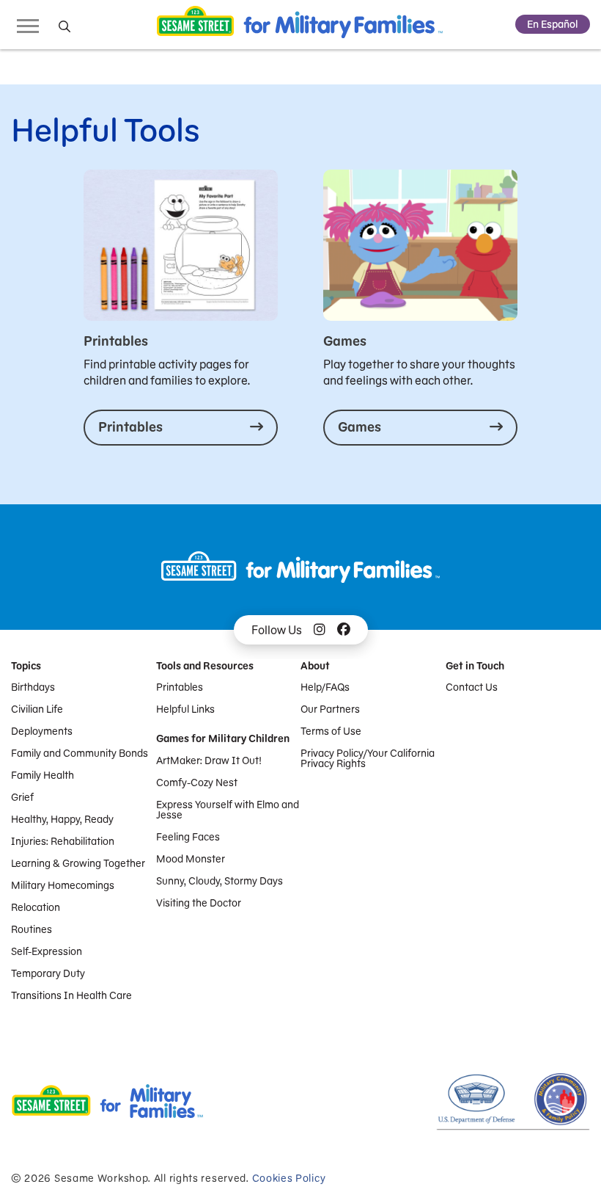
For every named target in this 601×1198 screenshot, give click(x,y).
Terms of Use (330, 731)
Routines (31, 929)
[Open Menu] (28, 25)
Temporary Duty (48, 973)
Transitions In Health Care (71, 995)
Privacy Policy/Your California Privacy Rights (367, 758)
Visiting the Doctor (198, 903)
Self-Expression (46, 951)
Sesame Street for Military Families (300, 24)
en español (552, 24)
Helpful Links (185, 709)
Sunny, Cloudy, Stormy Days (219, 880)
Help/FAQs (325, 687)
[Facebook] (343, 630)
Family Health (42, 775)
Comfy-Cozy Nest (196, 782)
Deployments (42, 731)
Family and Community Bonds (79, 753)
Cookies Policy (289, 1178)
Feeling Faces (188, 836)
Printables (179, 687)
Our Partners (330, 709)
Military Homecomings (62, 885)
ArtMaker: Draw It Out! (209, 760)
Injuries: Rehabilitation (62, 841)
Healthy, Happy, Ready (62, 819)
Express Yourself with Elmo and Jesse (227, 809)
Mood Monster (190, 858)
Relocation (35, 907)
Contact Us (472, 687)
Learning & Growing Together (78, 863)
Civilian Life (37, 709)
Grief (22, 797)
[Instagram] (319, 630)
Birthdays (33, 687)
